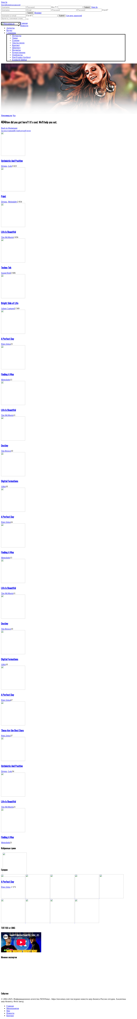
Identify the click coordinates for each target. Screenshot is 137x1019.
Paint (3, 196)
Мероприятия (12, 1008)
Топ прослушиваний (7, 131)
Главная (24, 23)
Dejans (4, 166)
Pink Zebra (5, 344)
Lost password (15, 5)
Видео (9, 30)
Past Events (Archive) (21, 57)
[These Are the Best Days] (13, 725)
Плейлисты (17, 55)
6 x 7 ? (54, 7)
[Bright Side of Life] (13, 297)
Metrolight (5, 380)
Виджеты (16, 50)
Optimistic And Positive (12, 160)
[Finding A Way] (13, 368)
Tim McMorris (7, 237)
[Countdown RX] (112, 897)
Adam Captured (8, 308)
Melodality (12, 202)
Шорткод (16, 48)
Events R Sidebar (19, 60)
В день (16, 131)
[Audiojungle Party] (38, 897)
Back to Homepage (9, 128)
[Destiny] (13, 440)
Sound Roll (6, 273)
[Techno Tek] (13, 262)
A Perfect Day (7, 338)
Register (8, 5)
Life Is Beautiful (8, 232)
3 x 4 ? (105, 10)
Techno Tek (6, 267)
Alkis (3, 486)
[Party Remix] (62, 897)
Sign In (3, 5)
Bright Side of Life (9, 303)
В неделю (22, 131)
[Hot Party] (13, 897)
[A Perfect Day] (13, 333)
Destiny (4, 445)
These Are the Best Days (12, 730)
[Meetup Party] (13, 922)
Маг (8, 1011)
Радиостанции (18, 52)
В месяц (28, 131)
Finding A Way (7, 374)
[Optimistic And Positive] (13, 155)
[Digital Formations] (13, 475)
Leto (10, 166)
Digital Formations (9, 481)
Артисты (10, 28)
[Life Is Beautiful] (13, 226)
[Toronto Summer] (87, 922)
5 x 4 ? (29, 15)
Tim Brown (6, 451)
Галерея (15, 40)
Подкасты (16, 35)
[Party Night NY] (38, 922)
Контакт (16, 45)
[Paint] (13, 190)
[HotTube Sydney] (62, 922)
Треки (15, 38)
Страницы (11, 33)
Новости (24, 25)
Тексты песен (18, 43)
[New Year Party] (87, 897)
